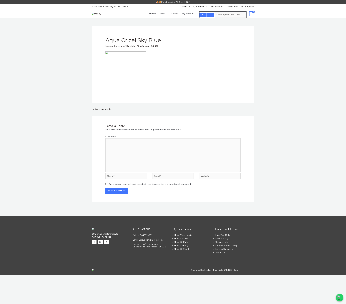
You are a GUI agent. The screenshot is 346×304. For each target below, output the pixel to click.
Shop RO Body (181, 245)
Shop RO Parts (181, 242)
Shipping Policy (222, 242)
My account (188, 13)
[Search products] (210, 15)
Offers (175, 13)
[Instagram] (100, 242)
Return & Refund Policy (226, 245)
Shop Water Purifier (183, 235)
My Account (216, 6)
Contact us (220, 252)
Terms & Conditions (224, 249)
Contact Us (202, 6)
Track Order (232, 6)
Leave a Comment (115, 46)
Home (152, 13)
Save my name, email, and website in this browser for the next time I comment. (150, 184)
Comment (111, 136)
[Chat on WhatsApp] (339, 297)
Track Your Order (223, 235)
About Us (186, 6)
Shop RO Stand (181, 249)
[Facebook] (94, 242)
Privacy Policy (221, 238)
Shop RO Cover (181, 238)
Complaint (248, 6)
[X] (106, 242)
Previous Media (101, 109)
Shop (162, 13)
